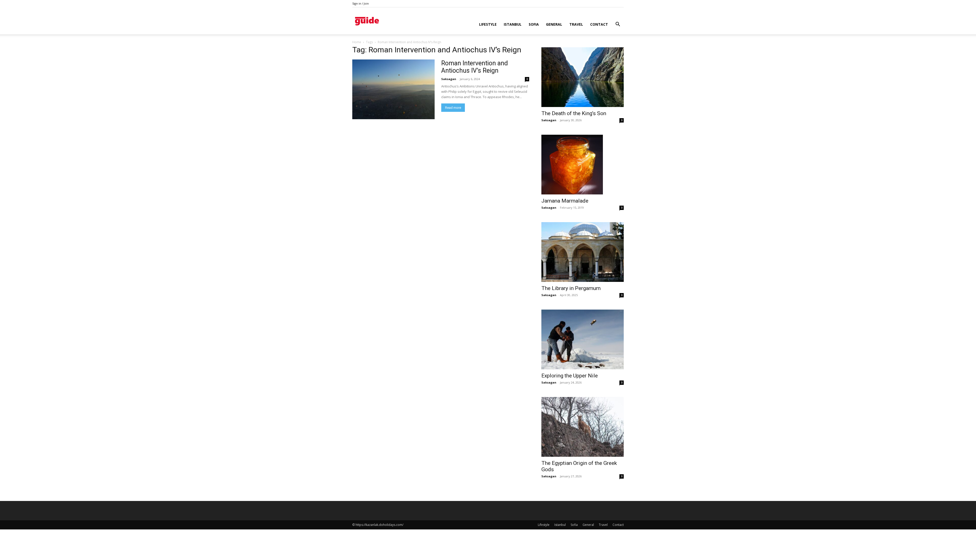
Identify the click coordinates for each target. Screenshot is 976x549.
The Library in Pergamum (571, 288)
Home (356, 42)
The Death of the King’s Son (573, 113)
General (554, 24)
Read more (453, 108)
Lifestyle (488, 24)
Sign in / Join (360, 3)
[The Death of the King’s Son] (582, 77)
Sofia (534, 24)
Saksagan (448, 79)
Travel (576, 24)
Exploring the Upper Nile (569, 376)
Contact (599, 24)
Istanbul (513, 24)
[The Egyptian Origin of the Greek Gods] (582, 427)
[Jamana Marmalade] (582, 164)
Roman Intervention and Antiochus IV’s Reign (474, 66)
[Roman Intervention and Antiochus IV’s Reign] (393, 89)
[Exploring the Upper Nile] (582, 339)
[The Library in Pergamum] (582, 252)
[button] (618, 24)
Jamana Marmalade (564, 201)
